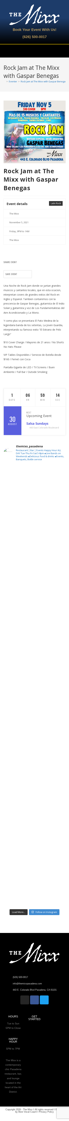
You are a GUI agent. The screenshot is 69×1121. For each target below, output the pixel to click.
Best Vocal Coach (27, 1111)
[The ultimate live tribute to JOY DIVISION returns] (35, 814)
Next (28, 412)
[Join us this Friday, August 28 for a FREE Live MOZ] (35, 556)
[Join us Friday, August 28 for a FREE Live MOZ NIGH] (35, 741)
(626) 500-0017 (34, 37)
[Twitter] (44, 999)
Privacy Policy (46, 1111)
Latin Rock (56, 203)
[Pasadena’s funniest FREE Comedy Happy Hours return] (35, 851)
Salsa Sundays (37, 423)
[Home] (4, 81)
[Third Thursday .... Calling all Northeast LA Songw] (35, 667)
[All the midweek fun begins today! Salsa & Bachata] (35, 777)
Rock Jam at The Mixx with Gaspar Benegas (44, 81)
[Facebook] (34, 999)
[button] (6, 51)
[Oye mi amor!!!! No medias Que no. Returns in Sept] (35, 704)
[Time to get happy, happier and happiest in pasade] (35, 888)
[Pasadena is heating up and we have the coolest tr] (35, 519)
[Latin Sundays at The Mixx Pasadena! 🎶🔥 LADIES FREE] (35, 482)
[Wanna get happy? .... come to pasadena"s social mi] (35, 630)
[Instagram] (24, 999)
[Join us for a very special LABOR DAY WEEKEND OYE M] (35, 593)
